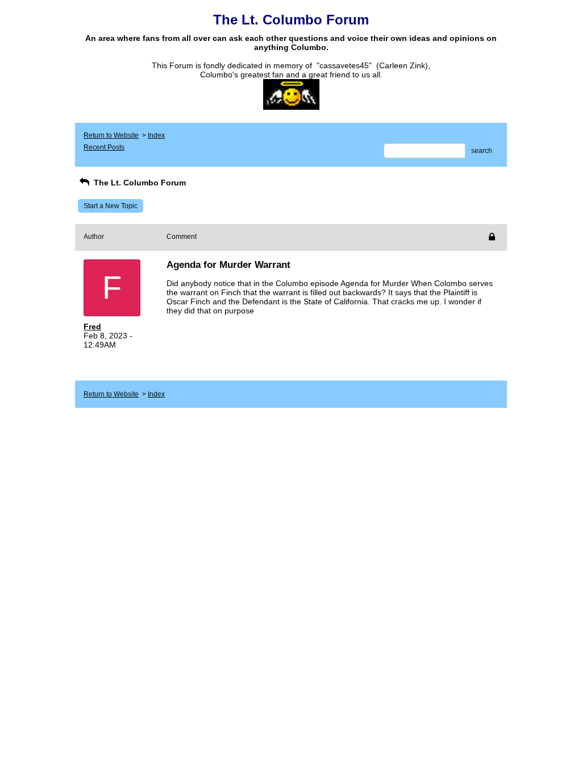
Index (156, 135)
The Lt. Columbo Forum (139, 182)
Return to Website (111, 135)
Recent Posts (104, 147)
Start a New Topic (111, 206)
